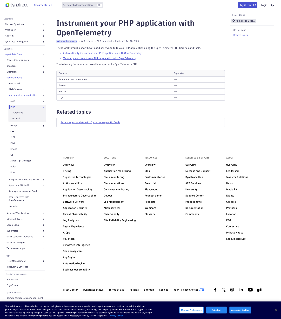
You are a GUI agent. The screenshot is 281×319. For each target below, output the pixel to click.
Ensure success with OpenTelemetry (18, 199)
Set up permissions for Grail (22, 191)
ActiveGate (12, 279)
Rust (12, 173)
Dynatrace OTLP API (18, 185)
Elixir (13, 143)
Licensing (13, 206)
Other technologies (16, 242)
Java (12, 101)
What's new (10, 30)
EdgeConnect (13, 285)
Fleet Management (16, 261)
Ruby (13, 167)
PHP (12, 107)
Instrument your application (22, 95)
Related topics (240, 35)
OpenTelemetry (14, 78)
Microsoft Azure (15, 219)
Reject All (216, 310)
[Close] (43, 54)
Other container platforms (20, 237)
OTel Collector (15, 89)
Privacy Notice (116, 316)
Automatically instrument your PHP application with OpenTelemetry (102, 53)
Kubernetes (12, 231)
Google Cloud (13, 225)
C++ (12, 132)
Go (11, 155)
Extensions (12, 72)
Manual (16, 119)
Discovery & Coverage (17, 267)
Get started (14, 84)
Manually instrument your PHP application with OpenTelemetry (99, 58)
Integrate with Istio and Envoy (23, 180)
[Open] (43, 24)
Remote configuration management (25, 298)
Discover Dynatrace (14, 24)
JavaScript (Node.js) (20, 161)
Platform (9, 36)
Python (13, 126)
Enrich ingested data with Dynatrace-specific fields (90, 122)
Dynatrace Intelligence (16, 42)
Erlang (13, 149)
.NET (12, 137)
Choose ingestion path (18, 60)
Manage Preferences (191, 310)
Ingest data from (13, 54)
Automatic (17, 113)
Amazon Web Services (18, 213)
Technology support (16, 248)
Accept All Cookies (240, 310)
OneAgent (11, 66)
